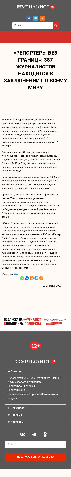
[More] (41, 278)
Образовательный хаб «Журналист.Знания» (34, 378)
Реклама (16, 414)
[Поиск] (56, 25)
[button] (35, 371)
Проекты (16, 371)
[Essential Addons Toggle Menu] (35, 37)
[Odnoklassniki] (42, 18)
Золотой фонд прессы (21, 386)
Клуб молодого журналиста (25, 382)
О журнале (17, 407)
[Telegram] (35, 18)
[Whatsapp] (22, 278)
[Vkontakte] (27, 278)
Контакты (17, 421)
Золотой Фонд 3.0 (18, 390)
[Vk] (28, 18)
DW (16, 274)
